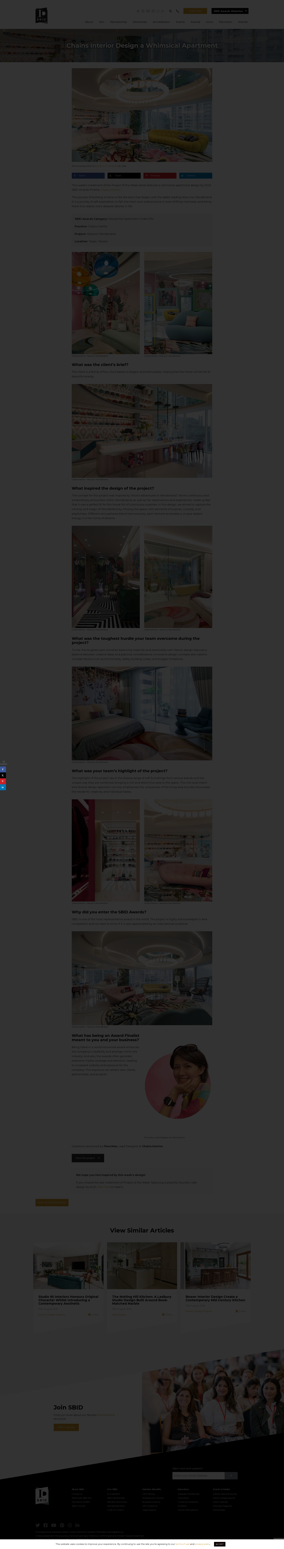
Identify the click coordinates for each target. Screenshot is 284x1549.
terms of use (182, 1544)
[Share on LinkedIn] (3, 787)
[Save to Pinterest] (3, 781)
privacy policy (202, 1544)
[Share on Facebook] (3, 770)
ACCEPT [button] (220, 1544)
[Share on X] (3, 775)
